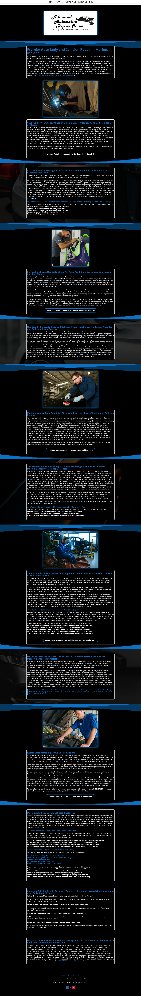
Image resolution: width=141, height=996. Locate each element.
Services (59, 2)
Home (50, 2)
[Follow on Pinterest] (73, 987)
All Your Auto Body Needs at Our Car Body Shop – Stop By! (70, 154)
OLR (63, 975)
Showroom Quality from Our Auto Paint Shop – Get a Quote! (70, 310)
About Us (82, 2)
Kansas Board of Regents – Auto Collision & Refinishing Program (50, 858)
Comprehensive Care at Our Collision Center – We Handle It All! (70, 640)
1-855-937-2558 (42, 75)
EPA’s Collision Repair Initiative (38, 860)
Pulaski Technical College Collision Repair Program (45, 856)
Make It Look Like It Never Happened (61, 75)
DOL (72, 975)
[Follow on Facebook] (67, 987)
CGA (68, 975)
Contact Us (71, 2)
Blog (91, 2)
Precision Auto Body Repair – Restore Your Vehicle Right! (70, 450)
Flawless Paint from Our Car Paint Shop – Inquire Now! (71, 796)
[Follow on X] (70, 987)
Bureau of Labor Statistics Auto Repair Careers (44, 863)
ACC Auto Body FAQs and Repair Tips (40, 862)
